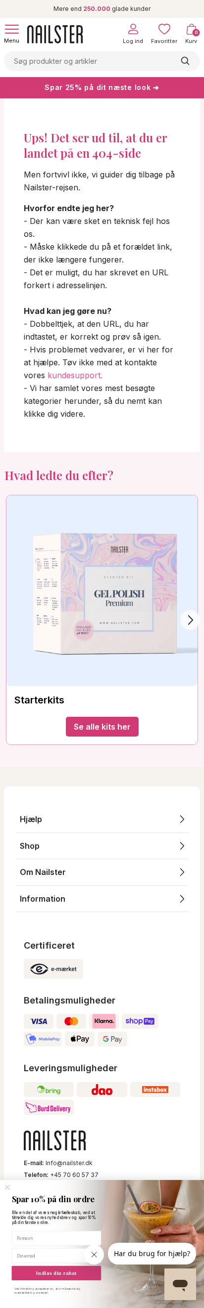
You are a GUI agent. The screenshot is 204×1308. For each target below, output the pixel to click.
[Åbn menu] (12, 29)
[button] (102, 819)
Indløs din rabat (56, 1273)
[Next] (190, 620)
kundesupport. (75, 375)
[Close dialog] (7, 1187)
